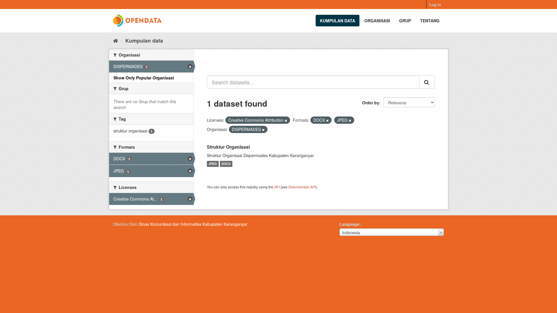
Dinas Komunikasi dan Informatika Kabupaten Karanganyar (193, 224)
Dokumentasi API (302, 186)
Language (349, 224)
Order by (370, 102)
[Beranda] (115, 40)
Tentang (430, 20)
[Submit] (427, 82)
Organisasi (377, 20)
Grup (405, 20)
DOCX (226, 164)
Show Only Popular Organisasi (143, 78)
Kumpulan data (337, 20)
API (277, 186)
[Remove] (286, 120)
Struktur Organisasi (228, 146)
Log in (435, 4)
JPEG (213, 164)
